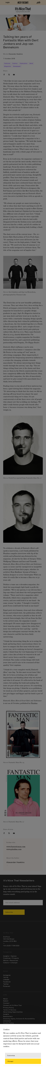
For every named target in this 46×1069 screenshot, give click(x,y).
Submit (5, 1001)
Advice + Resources (10, 960)
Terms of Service (9, 1010)
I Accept (10, 1061)
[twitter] (9, 74)
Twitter (6, 984)
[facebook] (4, 74)
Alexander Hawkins (16, 54)
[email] (14, 74)
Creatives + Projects (11, 958)
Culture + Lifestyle (10, 962)
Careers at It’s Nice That (12, 1005)
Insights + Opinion (10, 956)
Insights (6, 1014)
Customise (11, 1055)
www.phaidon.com (13, 849)
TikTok (5, 977)
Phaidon (34, 703)
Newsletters (8, 1016)
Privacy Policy (8, 1007)
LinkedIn (6, 979)
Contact (6, 1003)
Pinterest (6, 986)
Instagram (7, 975)
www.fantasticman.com (15, 847)
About (5, 999)
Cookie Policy (8, 1023)
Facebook (7, 982)
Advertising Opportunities (13, 1012)
